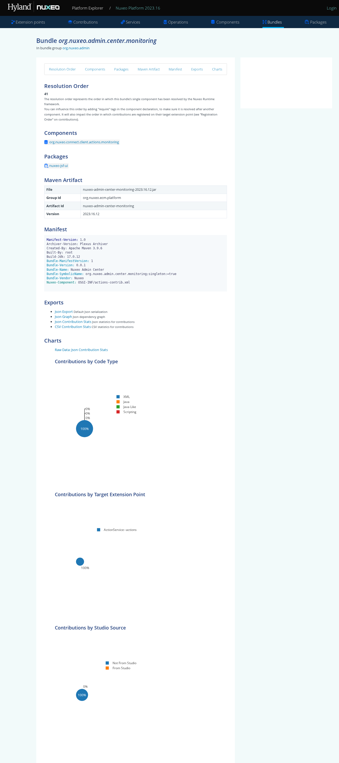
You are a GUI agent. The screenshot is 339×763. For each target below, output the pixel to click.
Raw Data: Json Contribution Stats (81, 349)
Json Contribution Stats (73, 321)
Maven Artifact (149, 69)
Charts (217, 69)
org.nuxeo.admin (76, 48)
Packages (318, 22)
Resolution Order (62, 69)
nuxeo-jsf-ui (58, 165)
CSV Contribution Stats (73, 326)
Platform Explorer (87, 8)
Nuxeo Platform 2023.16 (138, 8)
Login (332, 8)
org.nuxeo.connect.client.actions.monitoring (84, 142)
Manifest (175, 69)
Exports (197, 69)
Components (227, 22)
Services (133, 22)
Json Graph (63, 316)
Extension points (30, 22)
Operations (178, 22)
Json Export (64, 311)
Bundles (274, 22)
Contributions (85, 22)
